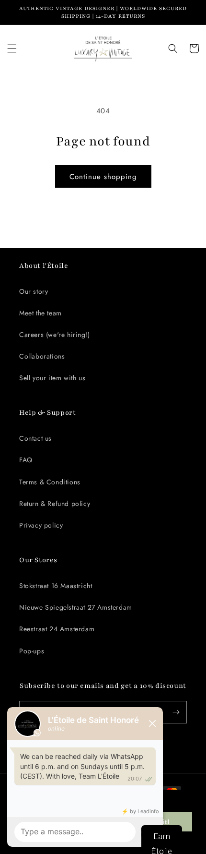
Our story (33, 291)
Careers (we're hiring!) (54, 334)
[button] (12, 48)
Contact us (35, 438)
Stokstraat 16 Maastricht (55, 585)
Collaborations (42, 356)
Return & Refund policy (54, 503)
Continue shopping (103, 176)
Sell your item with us (52, 378)
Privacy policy (41, 525)
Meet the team (40, 313)
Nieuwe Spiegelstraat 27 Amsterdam (75, 607)
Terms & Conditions (49, 482)
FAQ (26, 460)
